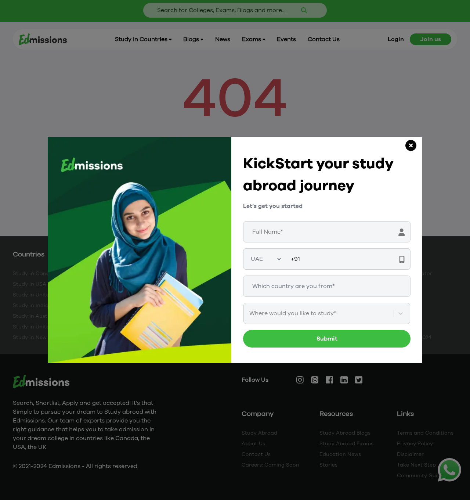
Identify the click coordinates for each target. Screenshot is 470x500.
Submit (327, 339)
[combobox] (250, 313)
